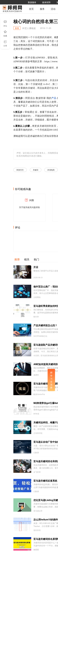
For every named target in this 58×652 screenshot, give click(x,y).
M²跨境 (36, 414)
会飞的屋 (37, 472)
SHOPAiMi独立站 (40, 336)
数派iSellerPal (39, 394)
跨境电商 (51, 170)
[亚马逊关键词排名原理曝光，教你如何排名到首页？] (22, 543)
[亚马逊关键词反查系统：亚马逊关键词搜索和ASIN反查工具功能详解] (22, 485)
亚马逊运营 (37, 511)
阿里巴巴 (20, 170)
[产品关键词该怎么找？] (22, 330)
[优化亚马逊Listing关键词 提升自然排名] (22, 505)
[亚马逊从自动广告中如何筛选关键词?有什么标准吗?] (22, 446)
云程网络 (37, 297)
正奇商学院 (37, 433)
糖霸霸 (36, 549)
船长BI (36, 316)
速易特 (36, 375)
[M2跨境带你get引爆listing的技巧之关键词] (22, 408)
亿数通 (36, 452)
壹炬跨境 (37, 530)
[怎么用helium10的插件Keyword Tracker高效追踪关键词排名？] (22, 524)
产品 (53, 98)
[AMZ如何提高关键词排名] (22, 369)
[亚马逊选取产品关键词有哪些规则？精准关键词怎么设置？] (22, 349)
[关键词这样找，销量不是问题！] (22, 427)
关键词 (35, 170)
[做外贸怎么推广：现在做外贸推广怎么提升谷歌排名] (22, 291)
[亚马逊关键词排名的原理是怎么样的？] (22, 388)
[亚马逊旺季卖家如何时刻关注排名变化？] (22, 310)
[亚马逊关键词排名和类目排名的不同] (22, 466)
